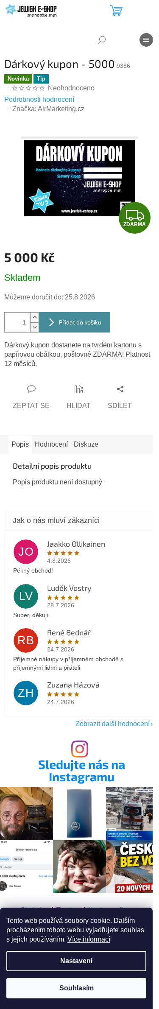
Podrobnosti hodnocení (39, 99)
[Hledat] (101, 39)
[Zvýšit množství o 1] (34, 317)
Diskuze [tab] (86, 444)
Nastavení (76, 960)
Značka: (48, 108)
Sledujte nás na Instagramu (81, 770)
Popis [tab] (20, 444)
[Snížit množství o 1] (34, 327)
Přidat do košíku (80, 322)
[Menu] (146, 39)
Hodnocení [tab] (51, 444)
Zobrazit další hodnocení (112, 723)
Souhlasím (76, 988)
